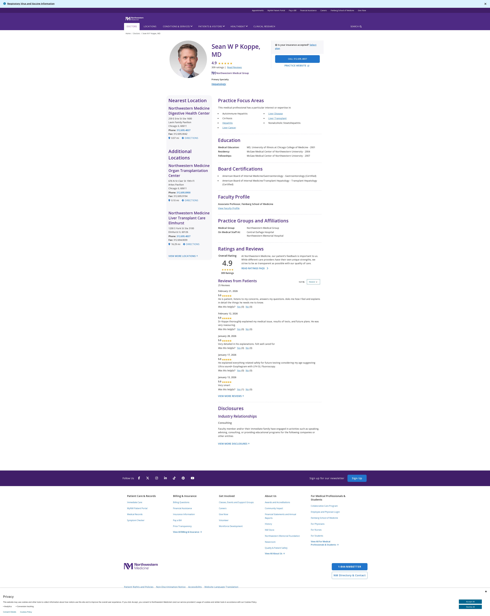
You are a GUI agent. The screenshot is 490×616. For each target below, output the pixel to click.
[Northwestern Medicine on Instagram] (156, 478)
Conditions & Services (176, 26)
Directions (191, 138)
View (171, 256)
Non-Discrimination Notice (171, 586)
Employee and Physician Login (325, 511)
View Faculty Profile (229, 208)
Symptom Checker (135, 520)
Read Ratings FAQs (253, 268)
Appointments (258, 10)
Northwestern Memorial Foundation (282, 535)
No (247, 306)
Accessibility (195, 586)
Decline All (470, 607)
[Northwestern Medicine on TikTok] (174, 478)
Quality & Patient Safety (276, 548)
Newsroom (270, 542)
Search (355, 26)
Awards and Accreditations (277, 502)
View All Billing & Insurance (187, 532)
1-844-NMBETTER (349, 566)
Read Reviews (234, 67)
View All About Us (275, 553)
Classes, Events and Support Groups (236, 502)
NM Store (269, 529)
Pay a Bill (292, 10)
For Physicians (317, 523)
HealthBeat (238, 26)
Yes (239, 306)
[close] (485, 4)
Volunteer (224, 520)
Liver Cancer (229, 127)
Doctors (132, 26)
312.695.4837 (183, 130)
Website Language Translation (221, 586)
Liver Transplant (277, 118)
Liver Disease (275, 113)
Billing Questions (181, 502)
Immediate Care (134, 502)
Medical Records (135, 514)
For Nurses (316, 529)
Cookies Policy (26, 612)
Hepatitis (227, 122)
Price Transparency (182, 526)
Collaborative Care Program (324, 505)
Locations (150, 26)
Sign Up (357, 478)
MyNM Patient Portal (276, 10)
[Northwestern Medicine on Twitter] (147, 478)
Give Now (362, 10)
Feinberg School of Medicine (342, 10)
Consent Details (9, 612)
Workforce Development (231, 526)
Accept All (470, 602)
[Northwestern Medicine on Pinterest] (183, 478)
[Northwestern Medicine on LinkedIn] (165, 478)
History (268, 523)
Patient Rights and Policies (138, 586)
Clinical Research (264, 26)
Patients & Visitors (210, 26)
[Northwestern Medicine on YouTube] (192, 478)
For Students (317, 535)
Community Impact (274, 508)
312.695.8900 (183, 192)
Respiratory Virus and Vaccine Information (30, 3)
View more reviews (230, 396)
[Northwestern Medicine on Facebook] (139, 478)
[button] (309, 281)
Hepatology (219, 84)
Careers (323, 10)
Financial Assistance (308, 10)
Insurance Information (184, 514)
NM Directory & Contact (350, 575)
